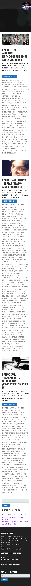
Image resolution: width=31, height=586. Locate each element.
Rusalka (13, 332)
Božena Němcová (20, 253)
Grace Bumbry (15, 449)
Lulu (4, 312)
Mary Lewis (23, 469)
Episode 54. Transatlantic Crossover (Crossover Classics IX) (15, 380)
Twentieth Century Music (13, 234)
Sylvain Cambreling (10, 337)
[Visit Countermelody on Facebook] (2, 569)
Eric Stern (15, 264)
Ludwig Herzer (13, 132)
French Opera (16, 218)
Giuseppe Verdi (8, 223)
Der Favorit (15, 107)
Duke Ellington (21, 435)
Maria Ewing (13, 469)
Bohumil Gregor (15, 250)
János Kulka (13, 296)
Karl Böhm (6, 303)
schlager (18, 481)
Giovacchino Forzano (18, 280)
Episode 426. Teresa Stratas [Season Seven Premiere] (14, 183)
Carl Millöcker (8, 428)
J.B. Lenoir (15, 453)
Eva (13, 116)
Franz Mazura (8, 271)
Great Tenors (16, 82)
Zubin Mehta (14, 350)
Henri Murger (8, 291)
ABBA (10, 421)
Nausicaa (24, 314)
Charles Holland (14, 431)
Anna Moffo (18, 421)
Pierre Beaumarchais (11, 323)
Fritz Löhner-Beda (10, 121)
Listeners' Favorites (10, 84)
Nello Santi (7, 316)
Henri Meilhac (8, 128)
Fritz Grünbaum (18, 119)
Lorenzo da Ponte (9, 309)
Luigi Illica (22, 309)
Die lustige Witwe (20, 112)
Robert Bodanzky (9, 137)
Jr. (23, 460)
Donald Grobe (8, 435)
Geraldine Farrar (9, 447)
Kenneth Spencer (9, 462)
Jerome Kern (16, 456)
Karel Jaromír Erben (17, 300)
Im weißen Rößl (16, 130)
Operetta (6, 89)
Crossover (18, 415)
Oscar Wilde (18, 316)
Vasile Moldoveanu (10, 341)
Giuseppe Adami (16, 282)
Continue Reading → (9, 76)
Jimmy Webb (12, 458)
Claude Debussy (16, 259)
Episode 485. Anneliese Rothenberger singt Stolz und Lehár (14, 55)
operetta (6, 474)
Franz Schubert (21, 271)
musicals (17, 472)
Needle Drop (22, 87)
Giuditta (22, 125)
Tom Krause (14, 339)
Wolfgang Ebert (9, 348)
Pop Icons (15, 89)
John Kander (16, 460)
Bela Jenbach (16, 103)
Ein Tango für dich (10, 114)
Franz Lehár (20, 116)
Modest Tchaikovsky (11, 314)
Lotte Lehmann (8, 467)
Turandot (24, 339)
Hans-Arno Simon (13, 451)
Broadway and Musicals (12, 214)
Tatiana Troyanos (18, 488)
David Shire (23, 433)
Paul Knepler (20, 135)
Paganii (11, 135)
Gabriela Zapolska (10, 125)
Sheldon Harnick (9, 483)
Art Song (21, 209)
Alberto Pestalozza (15, 243)
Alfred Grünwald (9, 96)
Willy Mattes (13, 148)
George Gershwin (13, 444)
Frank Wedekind (9, 269)
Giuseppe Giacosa (9, 284)
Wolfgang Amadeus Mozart (14, 346)
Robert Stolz (14, 139)
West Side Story (8, 490)
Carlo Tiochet (19, 255)
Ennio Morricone (9, 437)
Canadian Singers (9, 216)
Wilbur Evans (21, 490)
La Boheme (15, 305)
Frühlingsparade (16, 123)
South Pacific (15, 485)
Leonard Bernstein (18, 465)
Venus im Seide (15, 141)
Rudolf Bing (14, 330)
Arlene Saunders (9, 424)
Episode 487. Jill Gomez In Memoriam (15, 515)
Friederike (6, 119)
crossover (13, 433)
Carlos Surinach (9, 257)
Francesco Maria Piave (18, 266)
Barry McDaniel (18, 426)
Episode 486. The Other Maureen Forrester (14, 539)
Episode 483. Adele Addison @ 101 (11, 549)
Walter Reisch (13, 144)
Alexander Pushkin (10, 246)
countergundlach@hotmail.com (10, 559)
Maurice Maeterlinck (16, 312)
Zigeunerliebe (8, 151)
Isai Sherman (15, 294)
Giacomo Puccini (14, 221)
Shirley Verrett (14, 419)
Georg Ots (15, 278)
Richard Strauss (17, 232)
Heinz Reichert (18, 289)
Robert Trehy (14, 476)
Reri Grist (15, 474)
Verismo (5, 239)
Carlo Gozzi (7, 255)
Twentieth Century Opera (13, 237)
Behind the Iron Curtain (12, 212)
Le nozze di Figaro (17, 307)
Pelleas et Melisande (16, 321)
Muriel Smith (7, 472)
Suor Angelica (17, 335)
